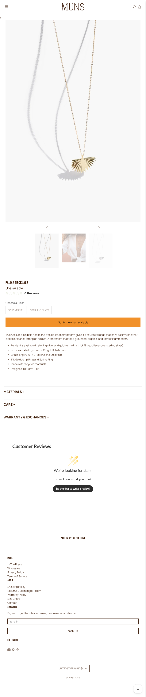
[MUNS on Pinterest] (13, 650)
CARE (8, 404)
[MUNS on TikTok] (17, 650)
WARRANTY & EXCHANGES (25, 417)
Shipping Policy (16, 586)
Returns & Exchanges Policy (24, 590)
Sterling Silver (39, 310)
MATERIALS (13, 391)
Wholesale (13, 568)
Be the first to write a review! (73, 488)
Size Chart (13, 598)
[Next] (97, 228)
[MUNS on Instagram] (9, 650)
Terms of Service (17, 576)
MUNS (77, 677)
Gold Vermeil (16, 310)
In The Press (14, 564)
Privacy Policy (15, 572)
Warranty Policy (16, 594)
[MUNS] (73, 7)
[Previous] (49, 228)
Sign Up (73, 631)
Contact (12, 602)
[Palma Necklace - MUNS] (73, 121)
